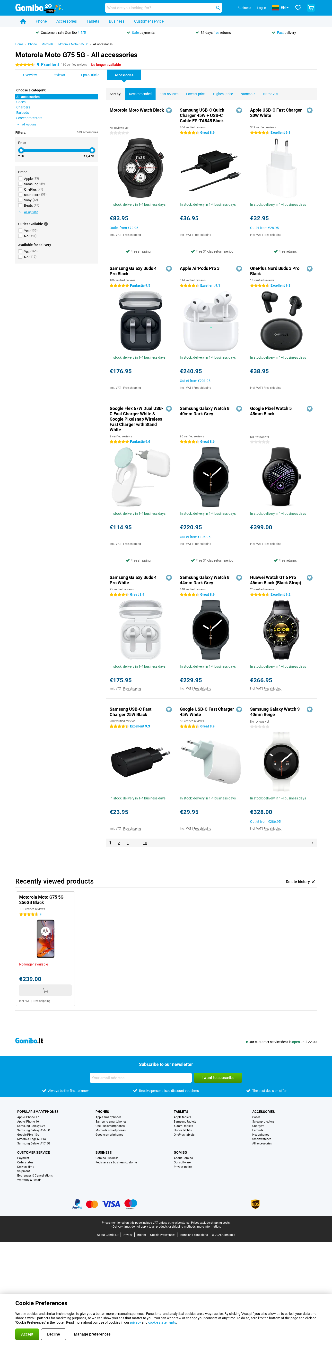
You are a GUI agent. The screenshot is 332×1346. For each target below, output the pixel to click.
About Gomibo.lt (108, 1235)
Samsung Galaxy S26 (31, 1126)
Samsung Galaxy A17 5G (33, 1143)
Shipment (23, 1171)
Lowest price (195, 94)
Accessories (66, 21)
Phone (41, 21)
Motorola (47, 44)
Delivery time (25, 1167)
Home (19, 44)
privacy (135, 1322)
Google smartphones (109, 1134)
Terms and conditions (193, 1235)
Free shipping (132, 235)
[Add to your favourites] (169, 110)
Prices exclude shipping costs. (210, 1222)
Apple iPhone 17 (28, 1117)
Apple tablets (182, 1117)
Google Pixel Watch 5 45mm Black (271, 411)
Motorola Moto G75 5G (73, 44)
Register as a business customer (117, 1162)
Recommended (140, 94)
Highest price (223, 94)
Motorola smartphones (111, 1130)
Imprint (141, 1235)
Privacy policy (183, 1167)
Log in (261, 8)
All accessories (103, 44)
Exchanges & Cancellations (35, 1175)
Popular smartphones (38, 1112)
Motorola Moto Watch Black (137, 110)
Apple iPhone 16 (28, 1121)
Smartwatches (261, 1139)
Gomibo (180, 1152)
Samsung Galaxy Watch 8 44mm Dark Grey (204, 580)
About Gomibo (183, 1158)
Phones (102, 1112)
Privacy (127, 1235)
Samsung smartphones (111, 1121)
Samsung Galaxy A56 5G (33, 1130)
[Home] (23, 21)
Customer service (149, 21)
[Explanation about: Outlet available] (46, 224)
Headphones (260, 1134)
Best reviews (168, 94)
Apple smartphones (108, 1117)
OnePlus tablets (184, 1134)
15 (145, 843)
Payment (23, 1158)
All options (29, 124)
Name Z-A (270, 94)
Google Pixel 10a (28, 1134)
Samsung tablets (185, 1121)
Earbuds (257, 1130)
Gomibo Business (107, 1158)
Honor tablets (183, 1130)
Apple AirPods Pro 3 (199, 268)
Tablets (93, 21)
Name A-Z (248, 94)
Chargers (258, 1126)
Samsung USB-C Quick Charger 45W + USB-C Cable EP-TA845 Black (202, 115)
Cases (256, 1117)
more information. (209, 1226)
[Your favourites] (298, 8)
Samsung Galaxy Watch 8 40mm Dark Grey (204, 411)
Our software (182, 1162)
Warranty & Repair (29, 1180)
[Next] (312, 843)
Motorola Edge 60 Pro (31, 1139)
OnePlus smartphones (110, 1126)
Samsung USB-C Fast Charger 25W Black (130, 712)
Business (116, 21)
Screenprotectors (263, 1121)
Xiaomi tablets (183, 1126)
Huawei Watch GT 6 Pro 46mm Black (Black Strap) (275, 580)
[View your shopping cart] (311, 8)
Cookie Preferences (162, 1235)
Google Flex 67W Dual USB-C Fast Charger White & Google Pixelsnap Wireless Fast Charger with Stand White (136, 419)
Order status (25, 1162)
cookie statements (162, 1322)
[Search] (218, 8)
